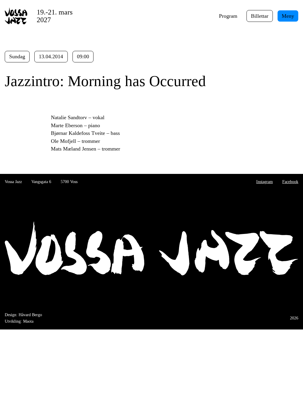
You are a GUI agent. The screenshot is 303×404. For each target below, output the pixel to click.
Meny (288, 16)
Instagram (264, 181)
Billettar (259, 16)
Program (228, 16)
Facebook (290, 181)
